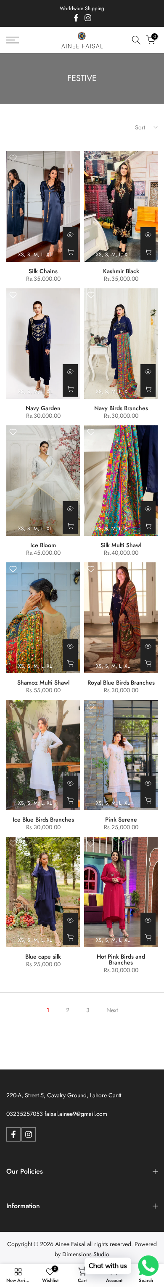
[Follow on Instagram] (88, 18)
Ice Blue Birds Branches (43, 819)
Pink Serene (121, 819)
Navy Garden (43, 408)
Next (112, 1010)
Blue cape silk (43, 956)
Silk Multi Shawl (121, 545)
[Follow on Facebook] (76, 18)
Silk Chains (43, 271)
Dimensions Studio (85, 1254)
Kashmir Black (121, 271)
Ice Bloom (43, 545)
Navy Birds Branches (121, 408)
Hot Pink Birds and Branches (121, 959)
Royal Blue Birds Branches (121, 682)
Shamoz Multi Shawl (43, 682)
